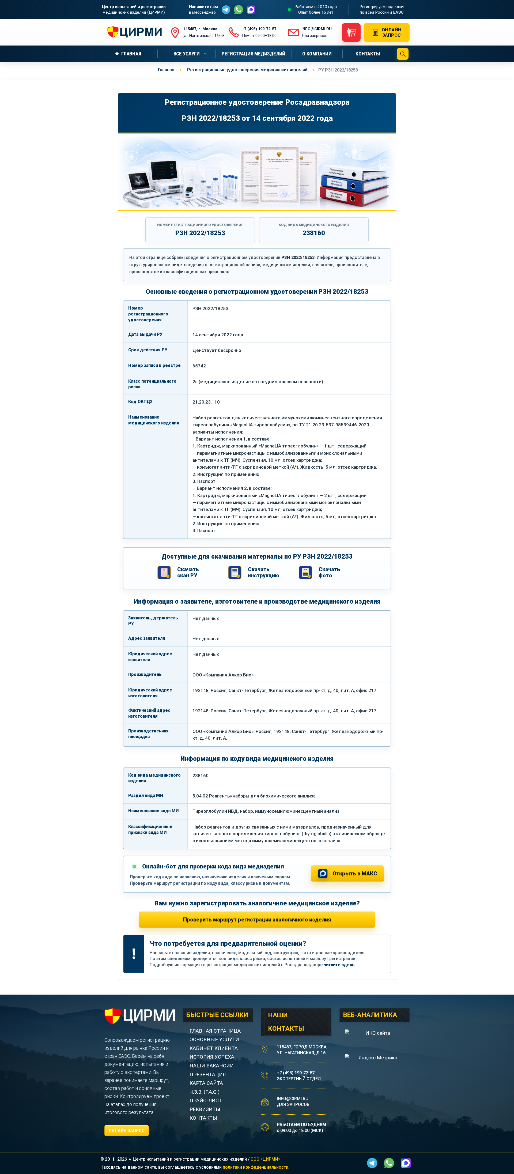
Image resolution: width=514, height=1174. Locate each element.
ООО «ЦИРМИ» (265, 1159)
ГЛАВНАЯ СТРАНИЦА (215, 1031)
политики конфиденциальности (255, 1167)
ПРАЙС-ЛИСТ (206, 1100)
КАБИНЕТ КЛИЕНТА (214, 1048)
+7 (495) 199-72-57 (296, 1072)
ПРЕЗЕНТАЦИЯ (208, 1074)
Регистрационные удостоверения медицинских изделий (247, 69)
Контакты (368, 54)
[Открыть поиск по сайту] (403, 54)
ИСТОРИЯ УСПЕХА (212, 1057)
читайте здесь (339, 964)
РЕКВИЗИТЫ (205, 1109)
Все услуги (186, 54)
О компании (317, 54)
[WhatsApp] (238, 9)
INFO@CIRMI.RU (292, 1098)
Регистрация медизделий (253, 54)
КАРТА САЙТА (206, 1083)
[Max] (251, 9)
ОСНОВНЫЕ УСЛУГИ (214, 1039)
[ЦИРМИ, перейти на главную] (133, 32)
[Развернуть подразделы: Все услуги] (206, 54)
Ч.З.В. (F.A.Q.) (205, 1092)
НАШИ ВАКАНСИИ (212, 1066)
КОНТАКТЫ (203, 1118)
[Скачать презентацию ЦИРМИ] (351, 32)
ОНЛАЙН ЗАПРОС (127, 1130)
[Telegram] (226, 9)
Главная (131, 54)
